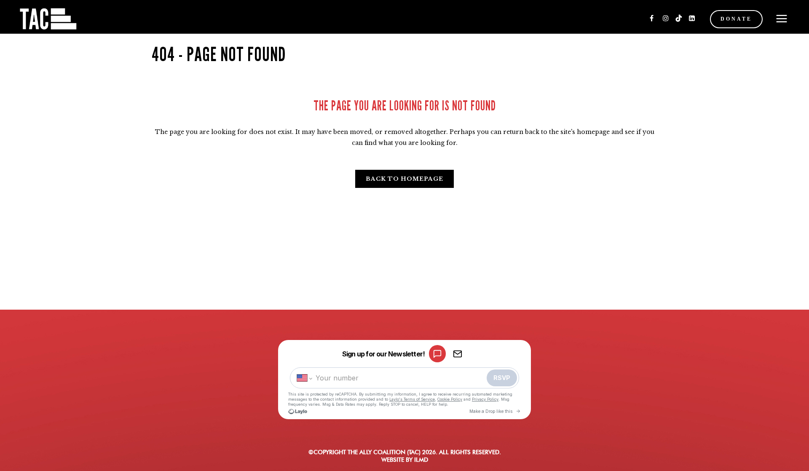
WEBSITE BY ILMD (404, 459)
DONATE (736, 19)
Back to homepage (404, 178)
